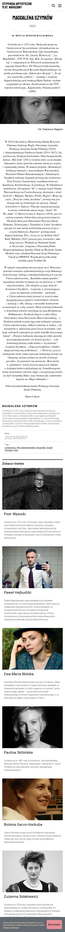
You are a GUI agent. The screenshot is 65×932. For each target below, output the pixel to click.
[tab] (53, 6)
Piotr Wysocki (15, 514)
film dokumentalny (26, 447)
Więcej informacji (11, 928)
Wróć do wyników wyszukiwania (34, 36)
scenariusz (10, 447)
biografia (41, 447)
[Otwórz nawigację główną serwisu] (60, 6)
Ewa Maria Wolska (19, 674)
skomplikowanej (14, 300)
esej (16, 450)
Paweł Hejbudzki (17, 592)
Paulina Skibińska (18, 752)
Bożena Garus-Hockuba (23, 824)
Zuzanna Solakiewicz (21, 896)
